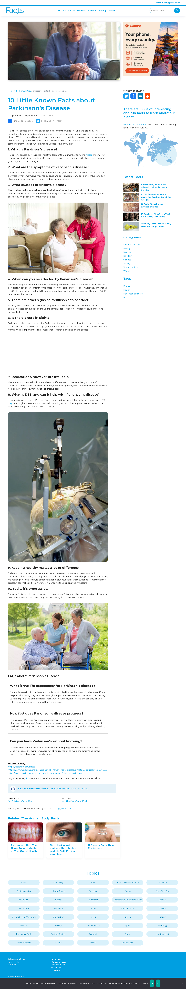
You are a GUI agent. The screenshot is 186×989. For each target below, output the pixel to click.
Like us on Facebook (53, 788)
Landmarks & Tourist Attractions (128, 900)
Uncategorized (131, 267)
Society (102, 10)
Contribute (159, 3)
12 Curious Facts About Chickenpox (101, 847)
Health (126, 290)
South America (93, 925)
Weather (58, 943)
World (111, 10)
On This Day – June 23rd (74, 801)
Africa (23, 882)
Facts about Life (57, 965)
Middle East (24, 908)
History (62, 10)
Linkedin (140, 96)
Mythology (58, 908)
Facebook (133, 96)
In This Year (93, 900)
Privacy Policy (14, 962)
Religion (162, 917)
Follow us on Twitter (51, 121)
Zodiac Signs (127, 943)
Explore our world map (135, 124)
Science (92, 10)
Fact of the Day (131, 245)
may (10, 403)
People (93, 917)
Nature (71, 10)
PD (125, 297)
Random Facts (57, 967)
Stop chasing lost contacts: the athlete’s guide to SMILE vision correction (62, 849)
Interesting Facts (58, 962)
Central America (24, 891)
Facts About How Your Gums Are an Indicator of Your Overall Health (24, 848)
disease (127, 286)
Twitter (126, 96)
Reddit (147, 96)
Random (81, 10)
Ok (152, 983)
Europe (127, 891)
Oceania (162, 908)
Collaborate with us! (16, 959)
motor (89, 155)
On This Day (58, 917)
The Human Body (23, 91)
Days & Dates (58, 891)
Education (92, 891)
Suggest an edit (172, 3)
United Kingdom (23, 943)
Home (11, 91)
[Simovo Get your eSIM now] (150, 75)
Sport (127, 925)
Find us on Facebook (23, 121)
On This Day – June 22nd (20, 801)
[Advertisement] (58, 353)
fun (28, 778)
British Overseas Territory (128, 882)
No (158, 983)
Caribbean (162, 882)
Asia (93, 882)
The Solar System (58, 934)
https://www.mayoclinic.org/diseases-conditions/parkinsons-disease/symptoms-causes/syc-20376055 (57, 770)
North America (127, 908)
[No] (183, 983)
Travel (127, 934)
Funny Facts (55, 959)
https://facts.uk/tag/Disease (21, 767)
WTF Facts (55, 970)
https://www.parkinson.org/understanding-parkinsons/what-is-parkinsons (44, 773)
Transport (93, 934)
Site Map (12, 965)
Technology (162, 925)
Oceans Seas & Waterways (24, 917)
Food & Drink (23, 900)
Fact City (15, 10)
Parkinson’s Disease (133, 294)
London (162, 900)
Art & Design (58, 882)
